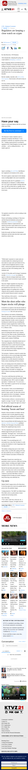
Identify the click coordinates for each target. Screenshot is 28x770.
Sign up (23, 641)
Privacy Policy (5, 729)
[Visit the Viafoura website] (23, 681)
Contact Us (4, 721)
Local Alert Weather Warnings (9, 748)
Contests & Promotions (7, 742)
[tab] (6, 651)
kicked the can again (11, 275)
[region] (14, 661)
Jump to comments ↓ (7, 511)
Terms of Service (6, 730)
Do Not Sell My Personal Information (11, 732)
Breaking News (5, 740)
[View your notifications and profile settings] (24, 651)
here (12, 636)
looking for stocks (6, 311)
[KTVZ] (10, 9)
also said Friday (14, 171)
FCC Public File (6, 727)
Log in (20, 641)
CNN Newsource (6, 42)
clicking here (13, 631)
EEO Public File (6, 723)
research (22, 180)
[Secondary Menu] (4, 9)
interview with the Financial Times (10, 423)
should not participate (12, 221)
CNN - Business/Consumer (18, 505)
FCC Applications (6, 725)
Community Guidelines (7, 719)
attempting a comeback (15, 59)
